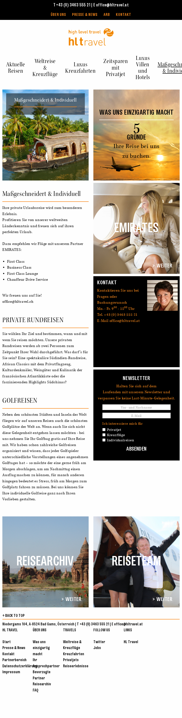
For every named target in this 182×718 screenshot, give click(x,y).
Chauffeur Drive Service (27, 279)
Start (6, 642)
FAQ (35, 690)
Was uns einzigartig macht (41, 648)
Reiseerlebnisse (75, 666)
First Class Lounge (22, 273)
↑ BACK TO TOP (13, 616)
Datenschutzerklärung (19, 666)
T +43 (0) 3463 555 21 (71, 5)
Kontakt (123, 15)
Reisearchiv (42, 684)
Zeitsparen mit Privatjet (115, 67)
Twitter (99, 642)
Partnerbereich (14, 660)
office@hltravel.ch (17, 301)
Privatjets (71, 660)
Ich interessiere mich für (122, 423)
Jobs (97, 648)
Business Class (19, 267)
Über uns (58, 15)
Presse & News (84, 15)
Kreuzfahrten (73, 654)
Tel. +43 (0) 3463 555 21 (117, 314)
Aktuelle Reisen (15, 68)
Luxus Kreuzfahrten (80, 68)
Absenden (136, 449)
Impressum (11, 672)
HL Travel (131, 642)
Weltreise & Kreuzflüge (45, 67)
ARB (107, 15)
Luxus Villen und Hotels (143, 67)
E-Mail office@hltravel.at (118, 320)
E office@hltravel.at (111, 5)
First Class (16, 261)
